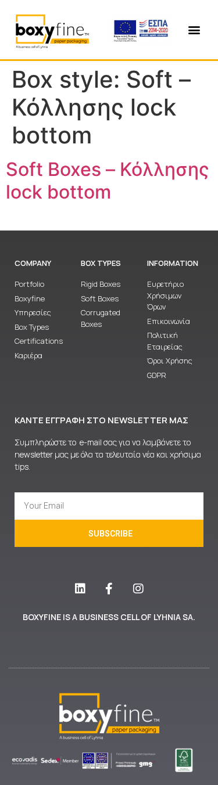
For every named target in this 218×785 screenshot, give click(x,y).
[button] (193, 29)
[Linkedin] (80, 589)
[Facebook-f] (109, 589)
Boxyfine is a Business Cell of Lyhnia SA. (109, 616)
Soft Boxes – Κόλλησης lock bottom (107, 180)
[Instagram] (138, 589)
